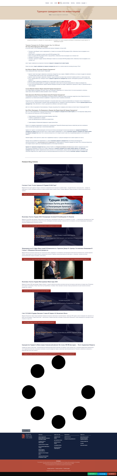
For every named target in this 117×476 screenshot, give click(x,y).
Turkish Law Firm (58, 468)
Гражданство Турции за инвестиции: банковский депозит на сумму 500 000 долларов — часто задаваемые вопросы (58, 345)
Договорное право (58, 440)
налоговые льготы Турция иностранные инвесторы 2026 (40, 281)
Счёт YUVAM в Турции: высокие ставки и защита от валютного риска (44, 313)
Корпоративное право (57, 443)
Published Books (83, 445)
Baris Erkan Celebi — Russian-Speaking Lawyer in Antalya (84, 438)
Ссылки (82, 443)
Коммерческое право (57, 438)
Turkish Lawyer (66, 468)
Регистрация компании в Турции (44, 447)
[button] (26, 430)
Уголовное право (57, 445)
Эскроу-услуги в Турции (43, 444)
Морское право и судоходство (57, 448)
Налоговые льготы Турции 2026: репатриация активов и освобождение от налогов (48, 217)
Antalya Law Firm (50, 468)
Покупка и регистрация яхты (43, 454)
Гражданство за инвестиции (42, 442)
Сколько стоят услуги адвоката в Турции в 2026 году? (39, 185)
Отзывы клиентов (84, 441)
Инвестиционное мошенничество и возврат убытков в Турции (44, 438)
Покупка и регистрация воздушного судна (43, 457)
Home (50, 14)
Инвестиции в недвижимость (42, 450)
